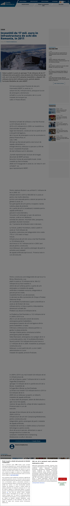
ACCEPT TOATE (62, 479)
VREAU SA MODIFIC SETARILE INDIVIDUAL (62, 483)
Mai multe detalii (14, 475)
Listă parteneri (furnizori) (38, 482)
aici (7, 492)
